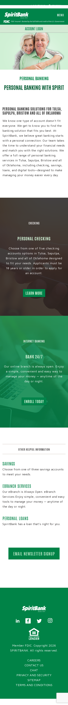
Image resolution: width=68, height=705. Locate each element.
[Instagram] (50, 621)
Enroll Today (34, 401)
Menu (60, 14)
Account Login (34, 28)
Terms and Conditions (34, 685)
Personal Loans (15, 518)
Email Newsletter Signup (34, 553)
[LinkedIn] (17, 621)
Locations (38, 5)
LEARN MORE (34, 293)
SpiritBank (19, 650)
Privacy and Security (34, 675)
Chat (34, 670)
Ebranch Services (16, 485)
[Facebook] (28, 621)
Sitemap (34, 680)
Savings (8, 463)
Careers (34, 660)
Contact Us (34, 665)
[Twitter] (39, 621)
